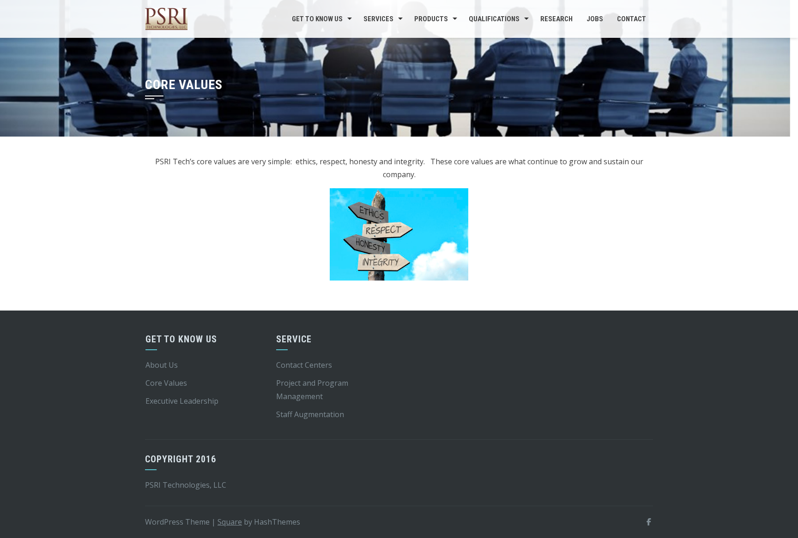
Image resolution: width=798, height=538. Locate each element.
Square (230, 522)
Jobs (594, 19)
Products (431, 19)
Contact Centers (304, 365)
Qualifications (494, 19)
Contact (631, 19)
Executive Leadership (181, 401)
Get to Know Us (317, 19)
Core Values (166, 383)
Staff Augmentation (310, 414)
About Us (161, 365)
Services (378, 19)
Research (556, 19)
